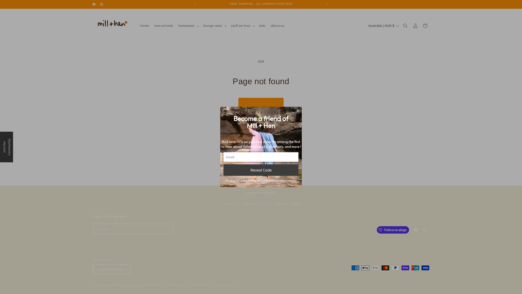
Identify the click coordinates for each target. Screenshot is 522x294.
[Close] (297, 110)
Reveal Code (261, 170)
